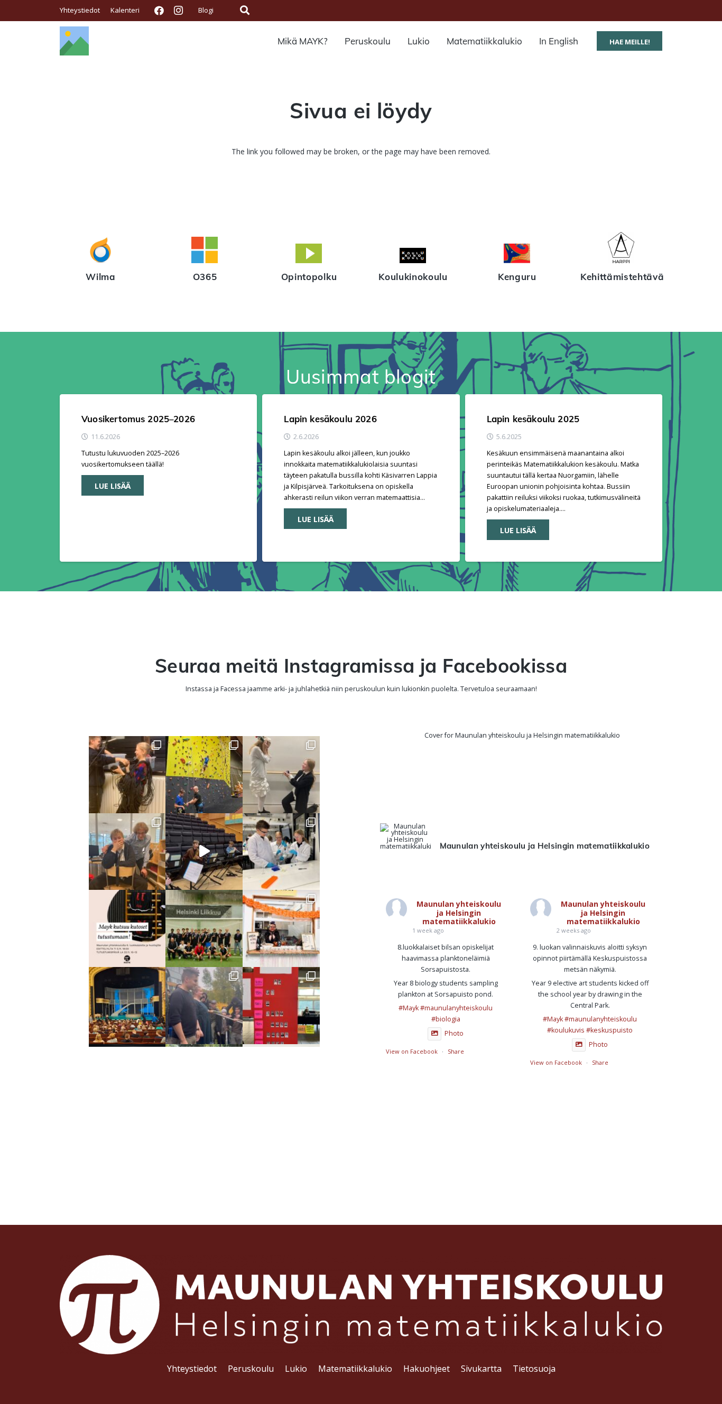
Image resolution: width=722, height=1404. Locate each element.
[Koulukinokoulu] (413, 257)
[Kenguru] (517, 255)
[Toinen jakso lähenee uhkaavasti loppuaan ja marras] (204, 851)
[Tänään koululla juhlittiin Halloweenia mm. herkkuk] (281, 928)
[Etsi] (244, 10)
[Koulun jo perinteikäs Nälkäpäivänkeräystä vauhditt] (204, 1005)
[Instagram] (178, 10)
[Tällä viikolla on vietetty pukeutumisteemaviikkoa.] (127, 851)
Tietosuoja (534, 1368)
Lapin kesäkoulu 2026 (330, 418)
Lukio (296, 1368)
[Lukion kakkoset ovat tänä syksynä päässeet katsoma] (127, 1005)
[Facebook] (159, 10)
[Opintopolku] (309, 255)
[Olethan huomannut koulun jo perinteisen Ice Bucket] (281, 1005)
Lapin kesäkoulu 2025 (533, 418)
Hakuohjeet (426, 1368)
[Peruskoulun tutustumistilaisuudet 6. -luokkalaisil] (127, 928)
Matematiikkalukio (355, 1368)
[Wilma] (101, 251)
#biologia (445, 1019)
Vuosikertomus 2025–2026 (138, 418)
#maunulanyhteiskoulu (456, 1007)
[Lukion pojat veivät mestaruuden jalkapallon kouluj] (204, 928)
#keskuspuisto (609, 1030)
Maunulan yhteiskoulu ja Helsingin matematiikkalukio (458, 913)
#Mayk (409, 1007)
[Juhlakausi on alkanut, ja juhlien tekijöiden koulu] (127, 774)
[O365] (205, 251)
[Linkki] (74, 40)
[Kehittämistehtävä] (621, 249)
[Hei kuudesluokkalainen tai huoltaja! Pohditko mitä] (204, 774)
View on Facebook (412, 1051)
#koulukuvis (566, 1030)
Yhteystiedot (192, 1368)
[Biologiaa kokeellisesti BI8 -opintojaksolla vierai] (281, 851)
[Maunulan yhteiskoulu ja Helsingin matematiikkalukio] (405, 836)
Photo (454, 1033)
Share (456, 1051)
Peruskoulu (251, 1368)
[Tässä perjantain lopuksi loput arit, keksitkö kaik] (281, 774)
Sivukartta (481, 1368)
